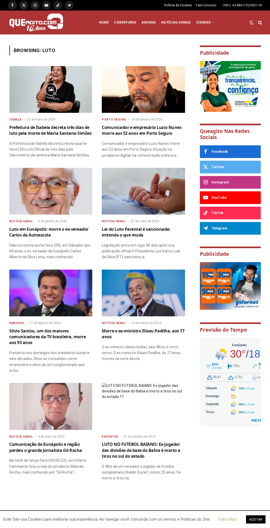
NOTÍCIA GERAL (21, 221)
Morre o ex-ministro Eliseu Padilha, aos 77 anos (143, 334)
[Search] (259, 23)
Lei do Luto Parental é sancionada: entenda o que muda (136, 232)
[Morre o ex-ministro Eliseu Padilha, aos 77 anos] (143, 293)
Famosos (16, 323)
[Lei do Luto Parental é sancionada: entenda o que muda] (143, 191)
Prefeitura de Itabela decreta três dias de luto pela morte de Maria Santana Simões (50, 130)
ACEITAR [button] (255, 519)
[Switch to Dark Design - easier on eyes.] (251, 22)
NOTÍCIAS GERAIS (176, 22)
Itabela (15, 119)
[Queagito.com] (36, 22)
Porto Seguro (114, 119)
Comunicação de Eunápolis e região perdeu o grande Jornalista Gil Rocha (45, 447)
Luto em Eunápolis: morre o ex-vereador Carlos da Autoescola (49, 232)
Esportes (110, 436)
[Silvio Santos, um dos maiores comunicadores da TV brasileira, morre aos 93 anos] (50, 293)
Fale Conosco (206, 5)
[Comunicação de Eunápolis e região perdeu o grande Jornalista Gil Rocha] (50, 406)
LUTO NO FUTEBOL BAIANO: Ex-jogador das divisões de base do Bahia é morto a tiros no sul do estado (141, 450)
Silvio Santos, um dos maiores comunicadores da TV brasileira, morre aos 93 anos (47, 337)
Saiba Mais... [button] (228, 519)
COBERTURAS (125, 22)
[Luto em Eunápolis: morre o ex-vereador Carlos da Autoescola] (50, 191)
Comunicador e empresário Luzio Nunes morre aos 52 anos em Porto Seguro (141, 130)
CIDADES (203, 22)
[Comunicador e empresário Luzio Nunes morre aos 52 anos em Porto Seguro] (143, 89)
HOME (104, 22)
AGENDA (149, 22)
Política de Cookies (178, 5)
